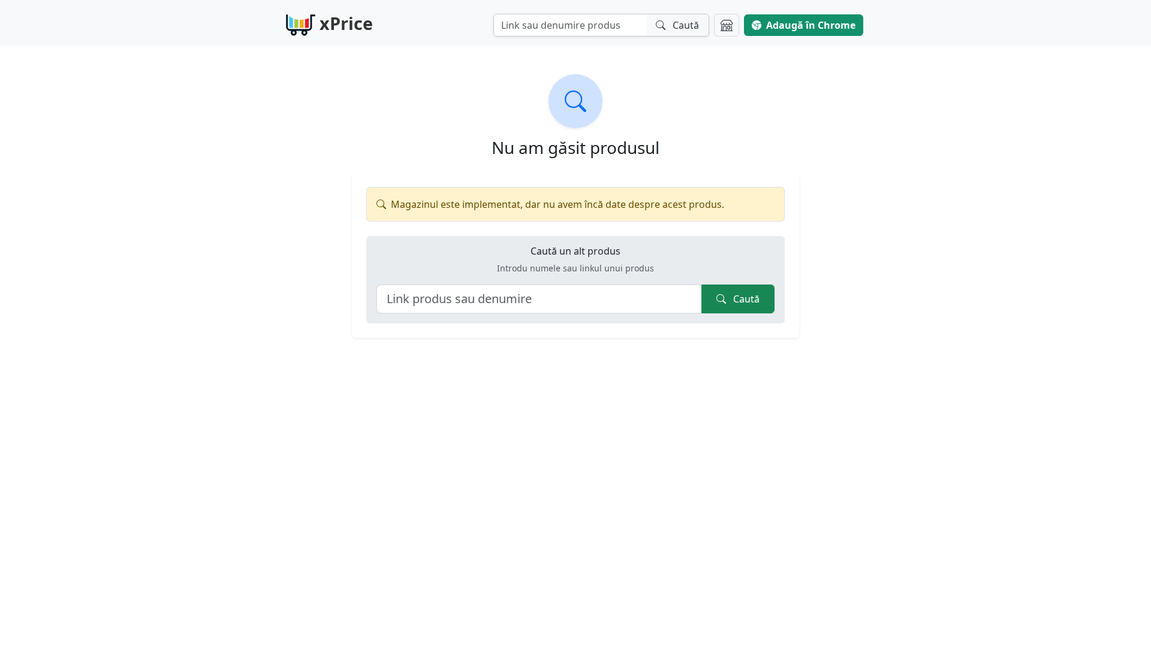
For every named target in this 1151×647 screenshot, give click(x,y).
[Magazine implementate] (726, 25)
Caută (745, 299)
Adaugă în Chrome (810, 25)
